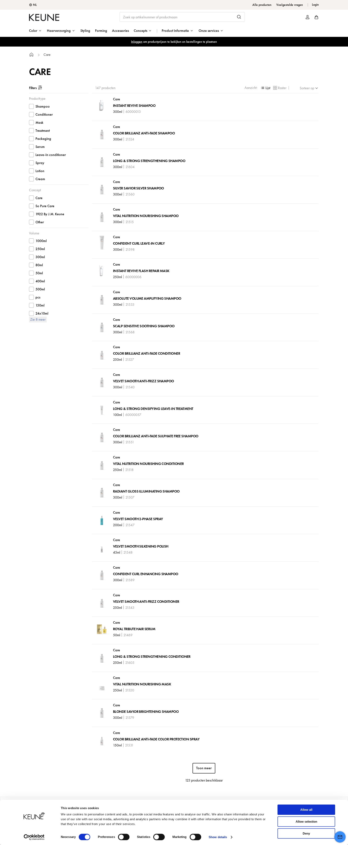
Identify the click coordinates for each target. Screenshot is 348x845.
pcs (37, 297)
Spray (39, 162)
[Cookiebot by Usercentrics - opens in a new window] (34, 837)
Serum (40, 146)
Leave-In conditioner (50, 154)
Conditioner (44, 114)
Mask (39, 122)
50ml (39, 273)
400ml (40, 281)
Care (47, 55)
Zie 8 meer (38, 319)
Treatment (42, 130)
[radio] (265, 88)
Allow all (306, 809)
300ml (40, 257)
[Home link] (31, 55)
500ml (40, 289)
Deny (306, 833)
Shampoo (42, 106)
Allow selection (306, 821)
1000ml (41, 240)
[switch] (123, 837)
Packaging (43, 138)
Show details (218, 837)
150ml (40, 305)
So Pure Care (44, 206)
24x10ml (41, 313)
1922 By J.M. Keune (49, 214)
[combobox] (182, 17)
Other (39, 222)
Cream (40, 179)
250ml (40, 248)
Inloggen (136, 41)
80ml (39, 265)
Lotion (39, 170)
